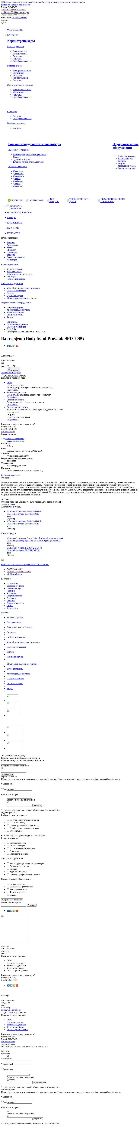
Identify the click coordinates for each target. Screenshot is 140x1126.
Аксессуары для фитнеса (18, 310)
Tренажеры (12, 322)
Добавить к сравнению (15, 375)
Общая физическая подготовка (24, 825)
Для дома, (17, 58)
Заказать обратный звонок (13, 9)
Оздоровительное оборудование (125, 145)
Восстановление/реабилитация (24, 820)
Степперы (12, 111)
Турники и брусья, (21, 159)
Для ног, (17, 178)
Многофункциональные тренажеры (23, 288)
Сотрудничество (14, 596)
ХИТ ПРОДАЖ (54, 200)
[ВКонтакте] (8, 346)
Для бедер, (18, 181)
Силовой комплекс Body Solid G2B (23, 514)
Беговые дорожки (15, 46)
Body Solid (11, 329)
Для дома (17, 80)
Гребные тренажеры (16, 123)
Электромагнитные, (22, 70)
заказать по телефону (11, 372)
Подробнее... (12, 390)
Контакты (11, 593)
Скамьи (16, 157)
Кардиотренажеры (21, 41)
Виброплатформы (15, 307)
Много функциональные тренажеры (26, 863)
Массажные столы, (127, 166)
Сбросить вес (15, 831)
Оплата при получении (17, 407)
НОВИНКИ (17, 200)
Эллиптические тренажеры (20, 85)
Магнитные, (18, 73)
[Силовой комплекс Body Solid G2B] (24, 511)
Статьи (10, 605)
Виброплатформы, (126, 156)
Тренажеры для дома (12, 253)
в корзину (15, 370)
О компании (12, 583)
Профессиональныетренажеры (16, 258)
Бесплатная (15, 400)
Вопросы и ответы (15, 603)
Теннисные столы (126, 168)
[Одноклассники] (14, 346)
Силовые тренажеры (17, 166)
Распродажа (12, 245)
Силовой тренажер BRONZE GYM (23, 550)
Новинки (11, 242)
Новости (11, 600)
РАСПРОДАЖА (35, 200)
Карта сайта (12, 608)
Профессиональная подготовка (24, 828)
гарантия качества (15, 383)
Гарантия (11, 591)
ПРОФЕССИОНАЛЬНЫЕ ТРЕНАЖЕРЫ (112, 200)
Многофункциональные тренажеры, (30, 154)
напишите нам (8, 431)
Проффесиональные (22, 61)
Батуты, (121, 163)
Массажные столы (15, 312)
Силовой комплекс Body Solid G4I (23, 524)
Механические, (20, 54)
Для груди (18, 186)
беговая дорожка (19, 17)
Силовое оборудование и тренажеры (34, 144)
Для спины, (18, 173)
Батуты (10, 317)
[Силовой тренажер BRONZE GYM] (24, 548)
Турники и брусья (15, 295)
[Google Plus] (17, 346)
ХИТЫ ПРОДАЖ (11, 248)
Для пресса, (18, 171)
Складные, (18, 56)
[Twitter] (11, 346)
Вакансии (11, 598)
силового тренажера (14, 438)
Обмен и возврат (14, 588)
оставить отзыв (8, 504)
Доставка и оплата (15, 586)
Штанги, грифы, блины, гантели (28, 162)
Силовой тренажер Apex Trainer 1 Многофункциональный (34, 540)
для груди (11, 441)
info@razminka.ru (14, 574)
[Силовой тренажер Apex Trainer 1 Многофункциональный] (35, 538)
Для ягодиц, (18, 176)
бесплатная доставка (16, 392)
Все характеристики (10, 475)
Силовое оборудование (18, 150)
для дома (20, 441)
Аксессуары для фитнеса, (125, 159)
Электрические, (20, 51)
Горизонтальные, (21, 78)
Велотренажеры (14, 66)
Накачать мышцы (17, 822)
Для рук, (17, 183)
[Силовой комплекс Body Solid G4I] (24, 521)
